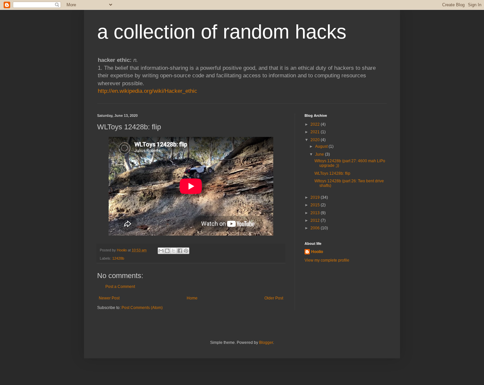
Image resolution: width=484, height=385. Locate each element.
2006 (315, 228)
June (320, 154)
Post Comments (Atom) (142, 307)
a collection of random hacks (221, 32)
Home (192, 298)
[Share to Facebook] (179, 250)
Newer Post (109, 298)
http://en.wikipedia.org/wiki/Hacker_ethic (147, 91)
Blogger (266, 342)
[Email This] (161, 250)
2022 (315, 124)
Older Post (273, 298)
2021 (315, 132)
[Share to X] (173, 250)
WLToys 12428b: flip (332, 173)
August (322, 146)
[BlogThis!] (167, 250)
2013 (315, 213)
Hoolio (122, 250)
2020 (315, 140)
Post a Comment (120, 286)
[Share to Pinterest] (186, 250)
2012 (315, 220)
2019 (315, 197)
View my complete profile (327, 260)
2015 (315, 205)
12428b (118, 258)
